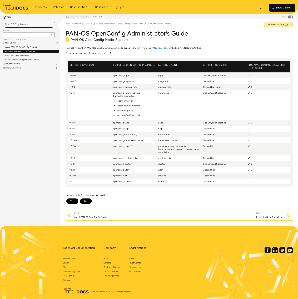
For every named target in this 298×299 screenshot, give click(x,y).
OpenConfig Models (11, 64)
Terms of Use (135, 267)
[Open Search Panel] (259, 8)
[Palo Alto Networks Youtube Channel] (290, 252)
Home (68, 24)
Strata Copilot (283, 7)
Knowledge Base (111, 276)
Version (6, 30)
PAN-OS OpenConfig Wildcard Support (22, 59)
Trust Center (135, 263)
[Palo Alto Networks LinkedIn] (275, 252)
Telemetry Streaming (12, 68)
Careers (107, 263)
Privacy (132, 258)
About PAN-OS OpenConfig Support (21, 47)
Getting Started (9, 43)
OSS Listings (69, 276)
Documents (134, 271)
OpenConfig (77, 24)
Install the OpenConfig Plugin (17, 55)
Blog (65, 267)
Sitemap (67, 280)
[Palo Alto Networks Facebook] (268, 252)
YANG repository (159, 48)
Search (66, 263)
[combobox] (29, 24)
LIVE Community (111, 271)
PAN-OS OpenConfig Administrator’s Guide (103, 24)
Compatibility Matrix (72, 271)
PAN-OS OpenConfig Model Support (19, 51)
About (106, 258)
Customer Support (112, 267)
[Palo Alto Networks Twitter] (282, 252)
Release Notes (70, 258)
